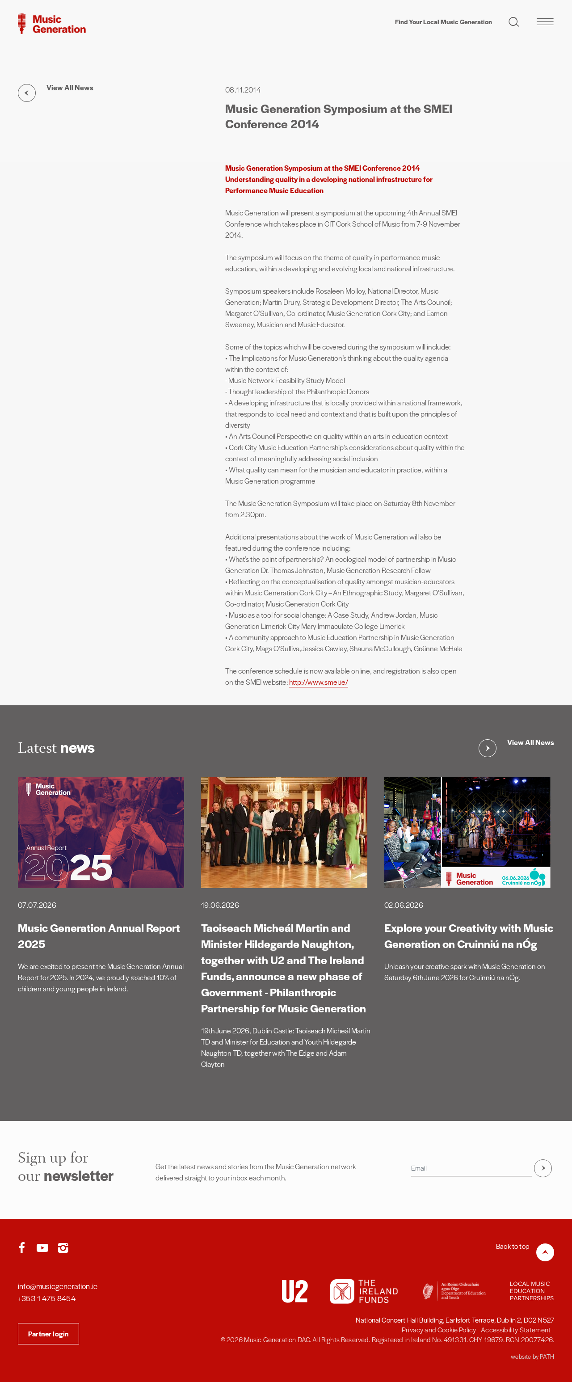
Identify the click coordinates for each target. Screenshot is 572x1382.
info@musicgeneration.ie (57, 1286)
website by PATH (532, 1356)
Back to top (513, 1246)
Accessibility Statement (516, 1329)
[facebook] (23, 1248)
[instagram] (63, 1248)
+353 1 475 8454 (47, 1298)
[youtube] (44, 1248)
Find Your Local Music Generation (443, 21)
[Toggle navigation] (545, 21)
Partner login (48, 1333)
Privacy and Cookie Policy (439, 1329)
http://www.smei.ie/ (318, 682)
